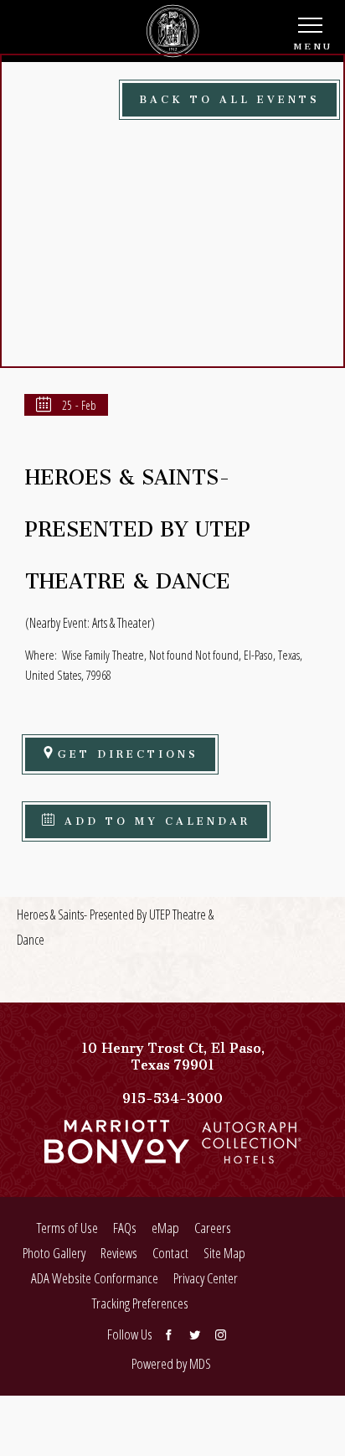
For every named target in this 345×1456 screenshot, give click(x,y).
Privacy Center (205, 1278)
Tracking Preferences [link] (140, 1303)
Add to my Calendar (154, 819)
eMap (165, 1227)
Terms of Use (67, 1227)
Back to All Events (229, 97)
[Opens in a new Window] (116, 1155)
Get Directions (128, 751)
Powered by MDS (171, 1363)
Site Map (224, 1252)
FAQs (124, 1227)
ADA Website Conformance (94, 1278)
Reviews (118, 1252)
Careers (212, 1227)
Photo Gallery (54, 1252)
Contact (170, 1252)
